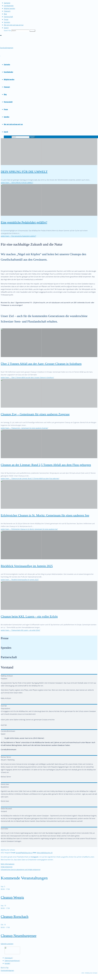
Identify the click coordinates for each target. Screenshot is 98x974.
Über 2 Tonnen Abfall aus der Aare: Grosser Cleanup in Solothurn (41, 363)
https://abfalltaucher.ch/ (45, 853)
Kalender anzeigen (7, 944)
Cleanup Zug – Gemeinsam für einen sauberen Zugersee (35, 414)
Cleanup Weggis (12, 897)
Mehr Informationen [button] (7, 864)
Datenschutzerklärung (12, 961)
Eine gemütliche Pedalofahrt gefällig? (24, 222)
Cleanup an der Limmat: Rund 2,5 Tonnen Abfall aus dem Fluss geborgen (46, 465)
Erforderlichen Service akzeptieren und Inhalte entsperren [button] (20, 869)
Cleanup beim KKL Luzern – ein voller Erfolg (29, 616)
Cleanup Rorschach (14, 917)
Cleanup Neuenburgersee (18, 936)
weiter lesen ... (17, 183)
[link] (6, 28)
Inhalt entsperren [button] (6, 867)
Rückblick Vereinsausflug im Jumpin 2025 (27, 566)
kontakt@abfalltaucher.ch (24, 853)
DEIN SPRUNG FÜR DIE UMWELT (24, 171)
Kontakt (7, 963)
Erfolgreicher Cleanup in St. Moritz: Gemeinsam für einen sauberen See (45, 515)
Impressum (8, 958)
